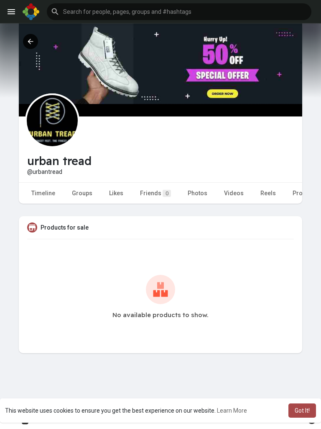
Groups (82, 193)
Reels (268, 193)
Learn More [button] (232, 410)
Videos (234, 193)
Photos (197, 193)
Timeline (43, 193)
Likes (116, 193)
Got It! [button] (302, 410)
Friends (154, 193)
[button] (179, 11)
